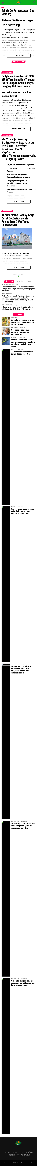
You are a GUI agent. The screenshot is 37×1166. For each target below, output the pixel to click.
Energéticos (29, 1152)
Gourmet (15, 1152)
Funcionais (7, 1152)
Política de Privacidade (23, 1155)
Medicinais (12, 1155)
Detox (21, 1152)
